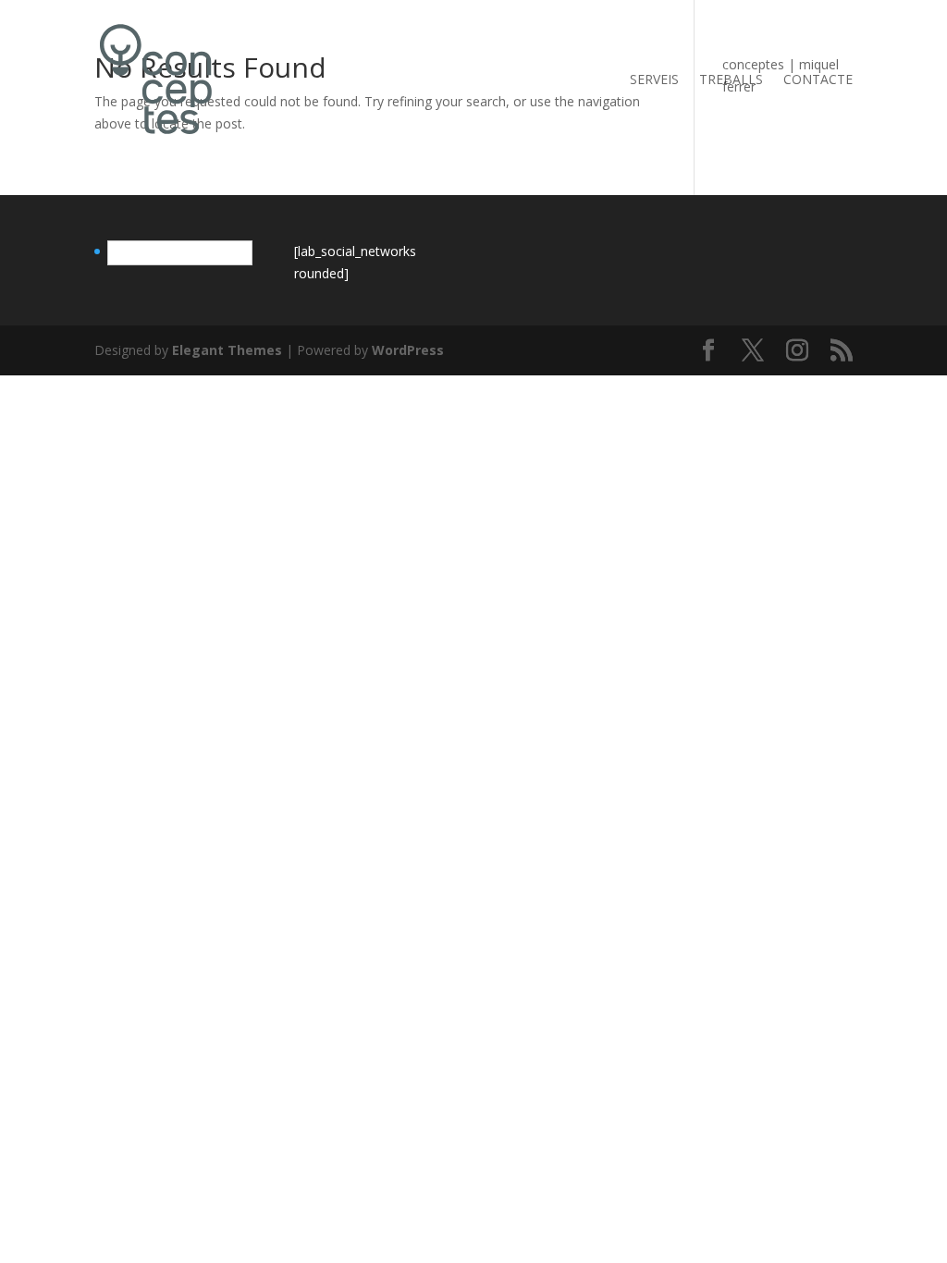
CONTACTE (818, 80)
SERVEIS (654, 80)
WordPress (408, 350)
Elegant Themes (227, 350)
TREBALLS (731, 80)
